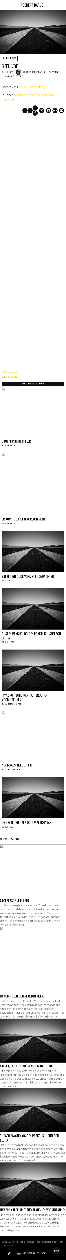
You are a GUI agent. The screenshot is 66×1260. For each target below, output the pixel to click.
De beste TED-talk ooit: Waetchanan (26, 822)
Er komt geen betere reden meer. (24, 519)
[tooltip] (35, 113)
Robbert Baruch (37, 72)
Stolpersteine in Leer (16, 441)
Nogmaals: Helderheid (17, 765)
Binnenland (9, 58)
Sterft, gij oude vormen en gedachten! (28, 576)
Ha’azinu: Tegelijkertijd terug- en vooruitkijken (24, 697)
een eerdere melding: (32, 87)
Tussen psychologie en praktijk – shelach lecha (31, 635)
